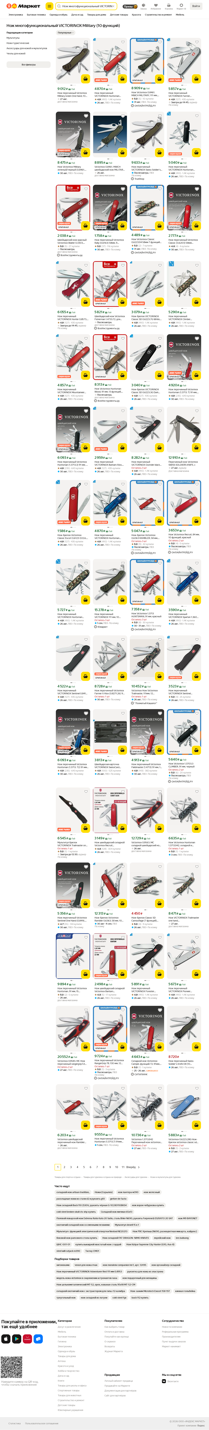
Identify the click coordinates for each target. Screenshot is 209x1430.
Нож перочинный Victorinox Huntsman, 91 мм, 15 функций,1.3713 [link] (72, 990)
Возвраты (109, 1346)
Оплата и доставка (114, 1331)
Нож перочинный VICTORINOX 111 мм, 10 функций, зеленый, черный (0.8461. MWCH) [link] (109, 616)
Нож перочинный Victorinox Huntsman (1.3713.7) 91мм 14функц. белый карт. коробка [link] (109, 1140)
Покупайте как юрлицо (116, 1336)
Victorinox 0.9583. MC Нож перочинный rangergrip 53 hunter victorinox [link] (71, 1062)
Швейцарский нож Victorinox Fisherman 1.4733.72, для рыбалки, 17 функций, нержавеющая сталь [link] (110, 318)
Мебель (62, 1331)
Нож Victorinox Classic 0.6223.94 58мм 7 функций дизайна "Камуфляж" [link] (145, 241)
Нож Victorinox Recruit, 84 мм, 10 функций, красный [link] (184, 536)
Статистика (14, 1423)
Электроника (65, 1346)
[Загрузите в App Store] (5, 1343)
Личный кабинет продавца (118, 1381)
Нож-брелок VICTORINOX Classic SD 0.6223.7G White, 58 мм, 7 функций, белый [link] (145, 318)
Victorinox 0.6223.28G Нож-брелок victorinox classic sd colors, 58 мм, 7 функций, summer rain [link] (183, 1141)
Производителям (171, 1336)
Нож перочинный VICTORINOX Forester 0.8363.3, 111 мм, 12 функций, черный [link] (146, 990)
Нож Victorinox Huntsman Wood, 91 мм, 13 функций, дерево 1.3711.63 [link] (108, 390)
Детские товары (66, 1405)
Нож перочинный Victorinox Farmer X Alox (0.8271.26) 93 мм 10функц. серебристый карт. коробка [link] (109, 692)
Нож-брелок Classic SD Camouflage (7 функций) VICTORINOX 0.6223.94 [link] (144, 919)
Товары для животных (69, 1395)
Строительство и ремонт (71, 1400)
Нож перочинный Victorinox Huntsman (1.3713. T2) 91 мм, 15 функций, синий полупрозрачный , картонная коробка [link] (72, 766)
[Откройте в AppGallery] (27, 1343)
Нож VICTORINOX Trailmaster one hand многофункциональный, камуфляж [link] (184, 919)
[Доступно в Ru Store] (38, 1343)
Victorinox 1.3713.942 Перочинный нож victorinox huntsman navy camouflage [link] (146, 1141)
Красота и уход (66, 1366)
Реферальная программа (175, 1331)
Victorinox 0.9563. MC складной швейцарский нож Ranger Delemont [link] (146, 844)
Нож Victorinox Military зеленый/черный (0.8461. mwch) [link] (71, 168)
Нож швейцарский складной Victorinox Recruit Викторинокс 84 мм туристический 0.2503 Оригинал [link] (110, 844)
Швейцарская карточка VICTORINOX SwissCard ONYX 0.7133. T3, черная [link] (107, 766)
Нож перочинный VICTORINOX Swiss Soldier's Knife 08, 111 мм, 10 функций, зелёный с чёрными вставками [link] (146, 168)
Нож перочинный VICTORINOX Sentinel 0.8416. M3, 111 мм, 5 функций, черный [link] (72, 692)
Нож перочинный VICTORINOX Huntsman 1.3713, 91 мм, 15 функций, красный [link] (108, 94)
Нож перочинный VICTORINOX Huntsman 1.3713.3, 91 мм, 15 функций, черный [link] (183, 168)
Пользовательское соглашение (41, 1423)
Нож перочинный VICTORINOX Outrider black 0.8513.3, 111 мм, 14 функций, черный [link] (146, 463)
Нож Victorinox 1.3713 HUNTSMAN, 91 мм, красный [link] (146, 615)
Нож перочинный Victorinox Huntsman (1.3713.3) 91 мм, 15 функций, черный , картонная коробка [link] (72, 463)
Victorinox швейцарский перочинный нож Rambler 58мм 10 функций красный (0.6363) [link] (71, 1141)
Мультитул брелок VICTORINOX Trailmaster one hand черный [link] (72, 844)
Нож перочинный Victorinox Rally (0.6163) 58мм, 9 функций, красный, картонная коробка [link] (109, 241)
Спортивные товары (69, 1390)
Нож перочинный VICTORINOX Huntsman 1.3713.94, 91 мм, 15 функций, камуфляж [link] (72, 616)
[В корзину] (85, 79)
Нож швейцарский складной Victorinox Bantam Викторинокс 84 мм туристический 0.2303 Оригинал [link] (110, 990)
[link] (73, 1192)
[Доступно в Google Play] (16, 1343)
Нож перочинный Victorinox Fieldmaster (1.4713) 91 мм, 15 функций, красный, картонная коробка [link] (146, 766)
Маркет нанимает (171, 1346)
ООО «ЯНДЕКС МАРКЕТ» (191, 1421)
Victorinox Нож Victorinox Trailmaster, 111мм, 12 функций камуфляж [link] (144, 692)
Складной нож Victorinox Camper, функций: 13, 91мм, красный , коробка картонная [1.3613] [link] (146, 1062)
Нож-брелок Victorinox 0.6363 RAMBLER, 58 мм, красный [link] (144, 537)
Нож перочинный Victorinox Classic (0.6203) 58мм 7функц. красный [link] (183, 241)
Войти (196, 6)
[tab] (16, 15)
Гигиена (62, 1341)
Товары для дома (67, 1356)
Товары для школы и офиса (72, 1385)
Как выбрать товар (114, 1327)
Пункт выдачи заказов (174, 1341)
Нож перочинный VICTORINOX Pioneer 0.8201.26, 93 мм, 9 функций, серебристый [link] (184, 990)
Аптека (61, 1361)
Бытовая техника (67, 1336)
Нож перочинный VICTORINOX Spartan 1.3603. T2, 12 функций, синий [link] (184, 616)
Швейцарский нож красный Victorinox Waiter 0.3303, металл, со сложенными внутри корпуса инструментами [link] (72, 241)
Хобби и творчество (68, 1371)
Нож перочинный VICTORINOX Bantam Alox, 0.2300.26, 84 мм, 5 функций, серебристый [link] (110, 463)
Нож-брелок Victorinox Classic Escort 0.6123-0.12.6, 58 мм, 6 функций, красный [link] (71, 537)
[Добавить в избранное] (86, 42)
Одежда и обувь (66, 1351)
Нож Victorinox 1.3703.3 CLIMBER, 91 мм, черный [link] (181, 765)
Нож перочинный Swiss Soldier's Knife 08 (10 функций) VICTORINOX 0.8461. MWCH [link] (181, 1062)
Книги (61, 1380)
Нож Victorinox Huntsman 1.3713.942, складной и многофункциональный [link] (182, 844)
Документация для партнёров (120, 1390)
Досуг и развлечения (69, 1327)
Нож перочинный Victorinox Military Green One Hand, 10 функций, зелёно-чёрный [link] (72, 94)
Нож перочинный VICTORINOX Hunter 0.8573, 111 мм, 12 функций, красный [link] (72, 318)
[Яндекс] (201, 1425)
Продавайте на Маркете (117, 1385)
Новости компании (172, 1327)
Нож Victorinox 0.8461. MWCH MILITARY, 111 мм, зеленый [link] (144, 94)
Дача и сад (63, 1376)
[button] (65, 32)
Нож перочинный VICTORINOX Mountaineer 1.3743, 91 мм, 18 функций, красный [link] (71, 391)
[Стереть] (113, 6)
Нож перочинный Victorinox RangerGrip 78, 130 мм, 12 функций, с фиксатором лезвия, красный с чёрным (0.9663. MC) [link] (109, 1062)
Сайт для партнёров (115, 1395)
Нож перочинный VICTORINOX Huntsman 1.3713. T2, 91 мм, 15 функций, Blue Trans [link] (110, 537)
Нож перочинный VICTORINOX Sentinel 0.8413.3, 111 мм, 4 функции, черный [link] (183, 692)
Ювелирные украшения (70, 1410)
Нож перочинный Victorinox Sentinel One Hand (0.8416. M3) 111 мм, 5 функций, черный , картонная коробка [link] (72, 919)
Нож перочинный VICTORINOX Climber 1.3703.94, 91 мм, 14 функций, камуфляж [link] (184, 318)
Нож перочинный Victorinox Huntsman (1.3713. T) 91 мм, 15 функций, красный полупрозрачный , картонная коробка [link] (184, 391)
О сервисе (110, 1341)
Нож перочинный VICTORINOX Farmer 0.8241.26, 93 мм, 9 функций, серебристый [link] (184, 94)
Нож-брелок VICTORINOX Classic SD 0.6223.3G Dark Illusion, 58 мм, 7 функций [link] (145, 391)
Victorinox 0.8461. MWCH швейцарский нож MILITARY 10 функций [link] (110, 168)
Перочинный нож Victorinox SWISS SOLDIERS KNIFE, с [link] (183, 463)
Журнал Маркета (113, 1351)
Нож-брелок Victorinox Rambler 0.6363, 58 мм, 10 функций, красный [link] (108, 919)
